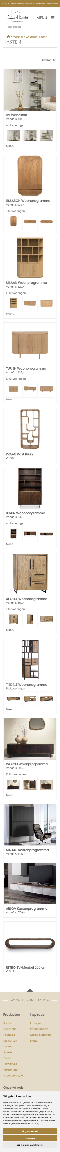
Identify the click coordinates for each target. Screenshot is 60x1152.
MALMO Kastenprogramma (27, 850)
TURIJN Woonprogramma (26, 368)
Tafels (7, 1058)
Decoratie (9, 1029)
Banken (8, 1023)
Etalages (35, 1023)
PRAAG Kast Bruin (19, 454)
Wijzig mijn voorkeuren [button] (30, 1145)
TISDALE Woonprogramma (26, 684)
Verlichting (10, 1070)
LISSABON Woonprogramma (28, 201)
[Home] (8, 36)
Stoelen (8, 1052)
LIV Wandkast (16, 115)
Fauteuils (9, 1035)
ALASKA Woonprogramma (26, 599)
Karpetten (10, 1041)
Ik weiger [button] (30, 1138)
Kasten (7, 1046)
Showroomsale (13, 1076)
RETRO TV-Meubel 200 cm (26, 967)
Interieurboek (39, 1029)
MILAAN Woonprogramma (26, 282)
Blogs (33, 1041)
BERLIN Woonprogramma (25, 513)
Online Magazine (41, 1035)
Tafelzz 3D (10, 1064)
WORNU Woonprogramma (27, 764)
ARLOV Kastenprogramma (27, 908)
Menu (41, 17)
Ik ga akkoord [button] (30, 1131)
